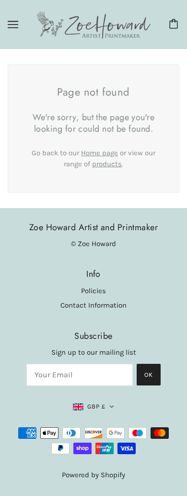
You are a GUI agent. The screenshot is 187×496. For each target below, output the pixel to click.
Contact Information (93, 305)
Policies (93, 290)
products (107, 164)
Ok (148, 374)
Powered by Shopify (93, 475)
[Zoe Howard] (93, 24)
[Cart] (175, 24)
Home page (99, 153)
